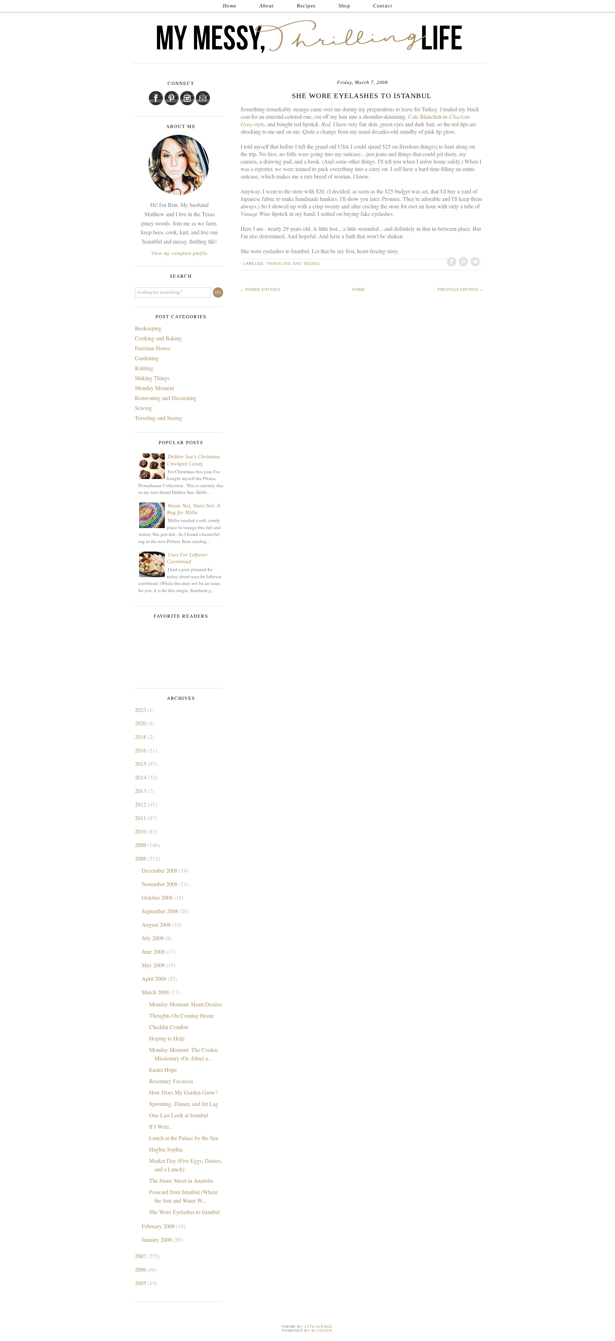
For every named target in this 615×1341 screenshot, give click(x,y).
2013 (141, 790)
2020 (141, 723)
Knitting (144, 368)
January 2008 (157, 1239)
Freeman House (152, 348)
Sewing (143, 407)
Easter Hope (163, 1069)
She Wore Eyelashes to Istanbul (184, 1211)
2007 (141, 1256)
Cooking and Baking (158, 338)
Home (230, 6)
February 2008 (159, 1226)
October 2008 (158, 897)
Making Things (152, 378)
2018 (141, 736)
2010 (141, 831)
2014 (141, 777)
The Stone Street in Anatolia (181, 1180)
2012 (141, 804)
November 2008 (160, 884)
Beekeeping (148, 328)
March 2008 (156, 992)
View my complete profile (179, 253)
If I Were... (161, 1126)
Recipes (306, 6)
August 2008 (157, 924)
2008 (141, 858)
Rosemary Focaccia (171, 1081)
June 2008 (154, 951)
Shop (344, 6)
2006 (141, 1269)
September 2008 (161, 911)
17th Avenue (318, 1327)
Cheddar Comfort (168, 1027)
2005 (141, 1283)
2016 (141, 750)
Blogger (321, 1330)
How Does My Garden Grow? (183, 1092)
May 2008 (154, 965)
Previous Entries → (460, 289)
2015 (141, 763)
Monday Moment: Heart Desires (185, 1004)
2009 (141, 844)
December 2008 (160, 870)
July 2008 (153, 938)
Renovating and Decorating (165, 397)
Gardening (147, 358)
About (266, 6)
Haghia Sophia (166, 1149)
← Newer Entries (260, 289)
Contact (382, 6)
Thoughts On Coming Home (181, 1015)
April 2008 (155, 978)
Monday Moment (154, 388)
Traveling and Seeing (293, 263)
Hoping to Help (166, 1038)
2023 (141, 709)
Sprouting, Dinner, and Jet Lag (183, 1103)
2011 (141, 817)
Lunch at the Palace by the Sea (183, 1138)
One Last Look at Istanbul (178, 1115)
